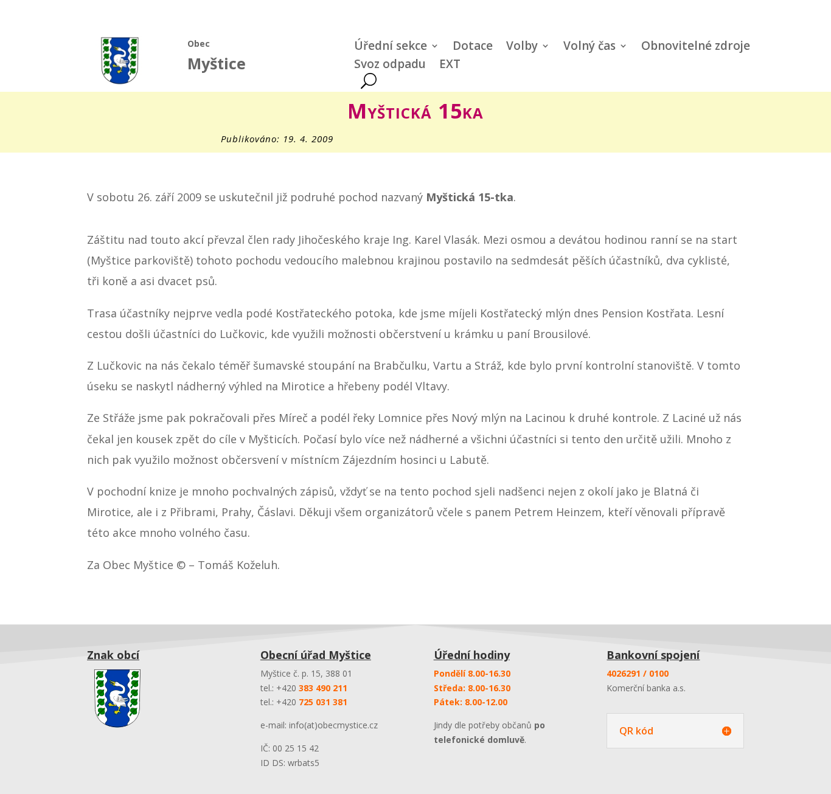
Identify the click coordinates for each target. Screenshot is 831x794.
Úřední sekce (390, 47)
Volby (522, 47)
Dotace (473, 47)
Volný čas (589, 47)
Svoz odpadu (390, 66)
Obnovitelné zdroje (695, 47)
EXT (450, 66)
